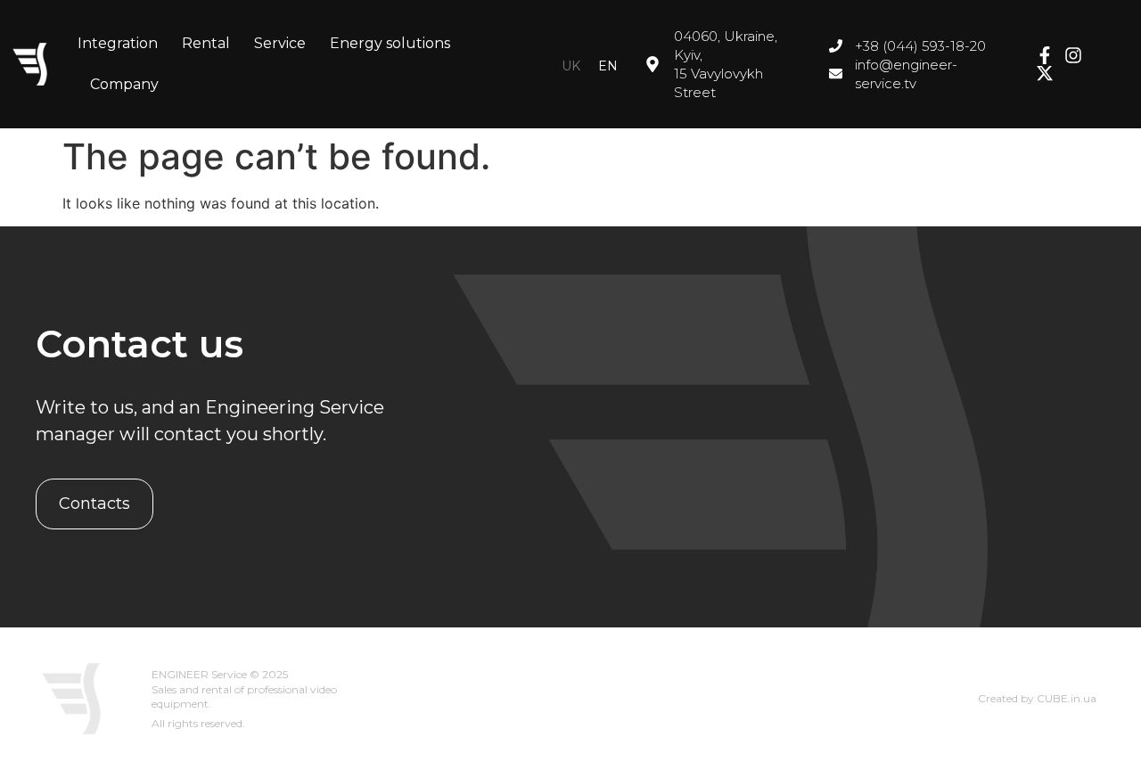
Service (280, 43)
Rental (206, 43)
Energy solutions (390, 43)
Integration (118, 43)
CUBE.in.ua (1066, 698)
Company (124, 84)
